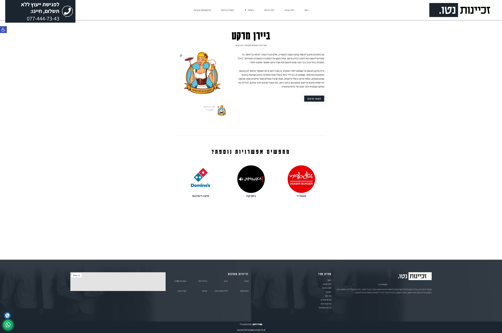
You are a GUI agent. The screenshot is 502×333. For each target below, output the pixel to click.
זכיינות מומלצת (325, 307)
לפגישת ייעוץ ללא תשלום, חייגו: (40, 8)
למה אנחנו (289, 10)
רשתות (251, 10)
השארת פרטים (227, 10)
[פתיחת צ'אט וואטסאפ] (8, 325)
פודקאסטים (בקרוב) (202, 10)
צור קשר (328, 296)
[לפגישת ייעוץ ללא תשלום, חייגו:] (67, 11)
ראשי (306, 10)
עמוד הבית (263, 45)
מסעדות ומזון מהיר (251, 45)
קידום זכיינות (326, 303)
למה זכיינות (269, 10)
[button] (3, 29)
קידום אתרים (326, 299)
